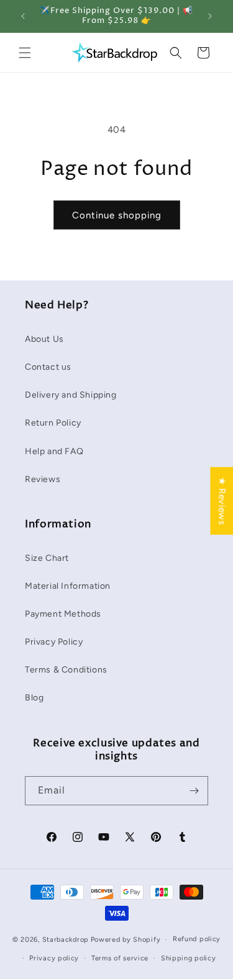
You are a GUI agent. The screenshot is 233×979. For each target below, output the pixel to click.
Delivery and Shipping (71, 395)
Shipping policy (188, 958)
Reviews (42, 479)
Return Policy (53, 423)
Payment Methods (63, 614)
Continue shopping (117, 215)
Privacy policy (54, 958)
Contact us (48, 367)
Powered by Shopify (126, 940)
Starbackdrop (65, 940)
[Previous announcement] (23, 16)
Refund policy (197, 939)
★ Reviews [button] (221, 501)
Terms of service (119, 958)
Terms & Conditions (66, 669)
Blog (34, 697)
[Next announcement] (210, 16)
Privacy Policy (54, 642)
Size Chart (47, 558)
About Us (44, 339)
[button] (25, 52)
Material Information (68, 586)
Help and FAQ (54, 451)
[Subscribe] (194, 790)
